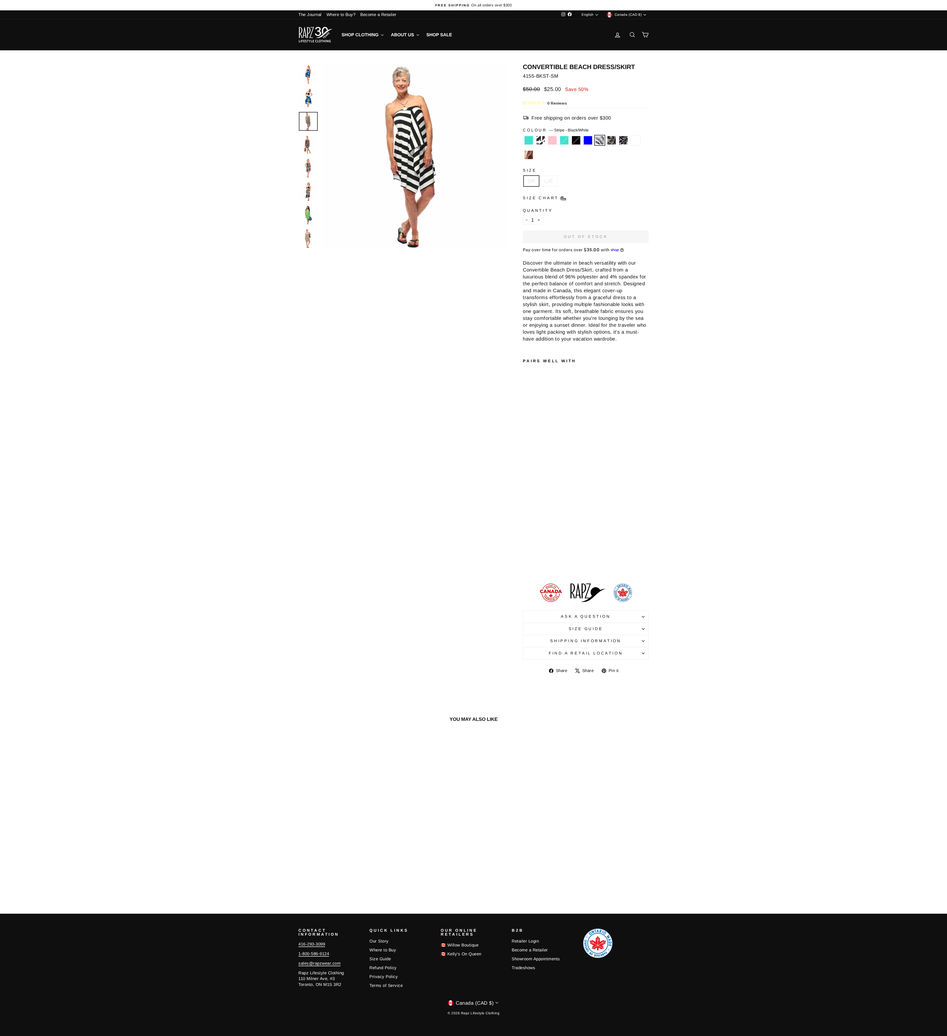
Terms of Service (386, 985)
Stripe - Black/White (600, 140)
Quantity (537, 210)
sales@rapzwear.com (319, 963)
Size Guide (586, 629)
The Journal (310, 14)
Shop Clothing (361, 34)
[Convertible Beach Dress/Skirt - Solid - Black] (526, 560)
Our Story (379, 941)
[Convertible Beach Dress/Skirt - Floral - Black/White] (532, 554)
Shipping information (585, 641)
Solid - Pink (552, 140)
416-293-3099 (311, 944)
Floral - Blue (588, 140)
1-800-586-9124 (313, 953)
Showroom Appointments (536, 959)
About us (403, 34)
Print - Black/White (623, 140)
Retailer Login (525, 941)
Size (529, 170)
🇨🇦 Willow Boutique (460, 945)
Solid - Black (576, 140)
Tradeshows (523, 967)
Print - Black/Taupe (612, 140)
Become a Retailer (378, 14)
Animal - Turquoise (529, 140)
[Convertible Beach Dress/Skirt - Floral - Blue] (532, 560)
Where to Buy (382, 950)
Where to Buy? (341, 14)
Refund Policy (383, 967)
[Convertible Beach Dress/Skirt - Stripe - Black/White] (539, 560)
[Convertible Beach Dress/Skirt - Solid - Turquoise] (546, 554)
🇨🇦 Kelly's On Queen (461, 954)
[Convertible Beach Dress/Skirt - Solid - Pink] (539, 554)
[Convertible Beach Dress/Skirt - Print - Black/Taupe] (546, 560)
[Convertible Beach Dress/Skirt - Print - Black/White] (526, 565)
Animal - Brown (529, 155)
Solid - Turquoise (564, 140)
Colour (556, 130)
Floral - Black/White (541, 140)
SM (531, 181)
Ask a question (585, 616)
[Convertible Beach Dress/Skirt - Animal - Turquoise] (526, 554)
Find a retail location (586, 653)
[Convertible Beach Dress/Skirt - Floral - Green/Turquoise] (532, 565)
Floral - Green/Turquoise (635, 140)
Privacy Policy (383, 976)
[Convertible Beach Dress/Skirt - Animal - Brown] (539, 565)
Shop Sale (439, 34)
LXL (549, 181)
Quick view (340, 853)
